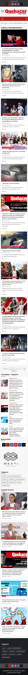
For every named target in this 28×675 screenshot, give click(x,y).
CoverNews (10, 672)
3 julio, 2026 (5, 155)
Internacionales (20, 479)
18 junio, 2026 (6, 286)
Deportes (17, 114)
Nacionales (17, 247)
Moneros (11, 426)
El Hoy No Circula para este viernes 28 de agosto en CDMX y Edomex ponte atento (15, 421)
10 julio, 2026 (5, 123)
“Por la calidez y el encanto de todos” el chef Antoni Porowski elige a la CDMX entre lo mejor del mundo (13, 282)
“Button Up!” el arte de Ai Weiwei (10, 183)
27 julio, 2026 (5, 55)
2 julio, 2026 (5, 185)
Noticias (22, 247)
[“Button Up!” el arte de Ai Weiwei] (14, 173)
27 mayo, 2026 (6, 325)
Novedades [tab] (5, 375)
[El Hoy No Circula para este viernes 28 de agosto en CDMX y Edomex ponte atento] (4, 420)
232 (24, 369)
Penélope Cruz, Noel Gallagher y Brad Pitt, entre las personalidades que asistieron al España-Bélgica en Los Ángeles (13, 119)
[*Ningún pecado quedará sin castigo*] (14, 240)
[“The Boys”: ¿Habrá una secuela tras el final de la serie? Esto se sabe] (14, 343)
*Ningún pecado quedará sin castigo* (11, 251)
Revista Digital (5, 485)
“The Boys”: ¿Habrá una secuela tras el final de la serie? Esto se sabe (13, 354)
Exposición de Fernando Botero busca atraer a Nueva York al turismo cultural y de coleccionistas (13, 85)
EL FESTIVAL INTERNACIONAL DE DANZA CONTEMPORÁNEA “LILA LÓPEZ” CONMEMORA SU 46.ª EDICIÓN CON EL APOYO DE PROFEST (14, 51)
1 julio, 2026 (5, 252)
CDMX (4, 277)
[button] (2, 18)
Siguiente (14, 371)
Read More (4, 61)
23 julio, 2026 (5, 89)
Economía (11, 479)
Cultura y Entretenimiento (8, 45)
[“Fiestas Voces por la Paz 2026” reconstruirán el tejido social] (14, 140)
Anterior (5, 369)
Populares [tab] (14, 375)
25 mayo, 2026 (6, 357)
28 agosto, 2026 (6, 518)
